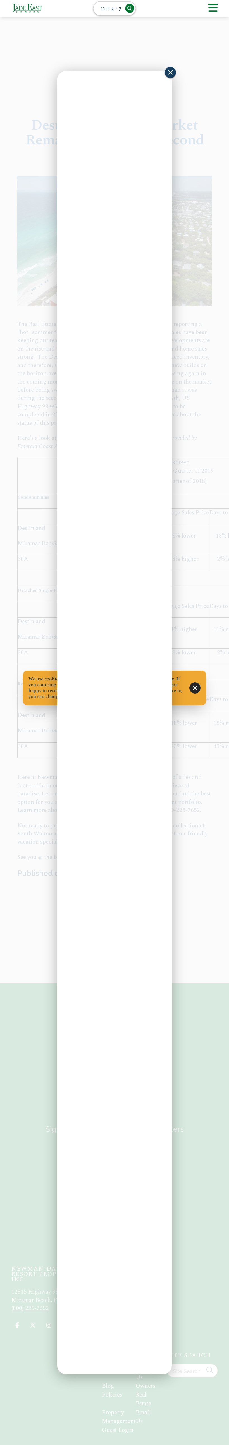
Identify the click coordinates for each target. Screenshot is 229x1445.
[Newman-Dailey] (42, 8)
